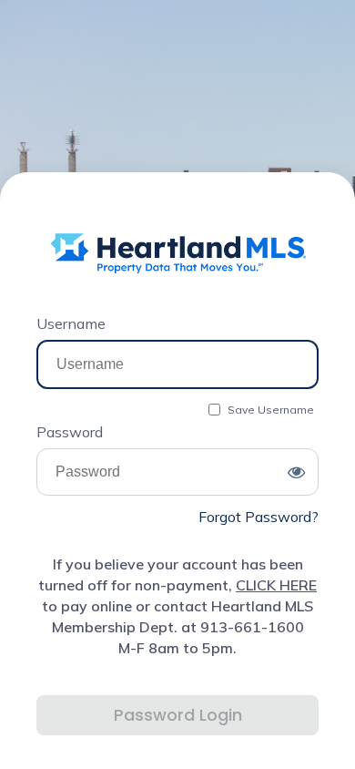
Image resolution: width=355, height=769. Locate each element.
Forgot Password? (258, 517)
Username (71, 323)
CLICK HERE (276, 585)
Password (69, 432)
